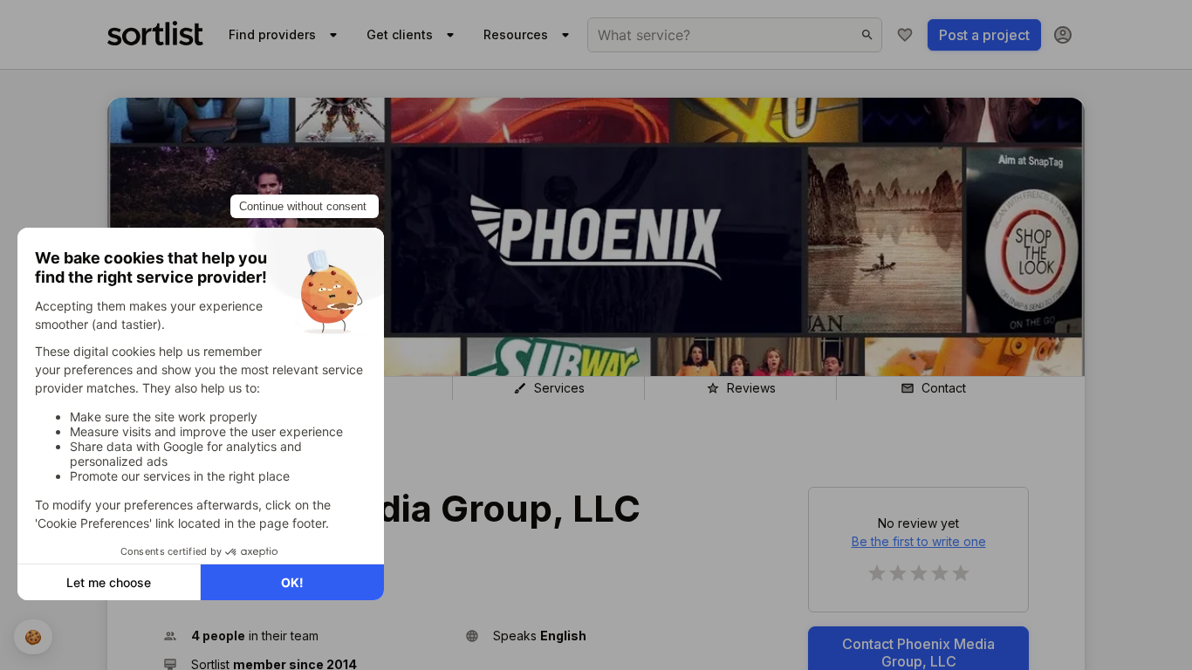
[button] (307, 635)
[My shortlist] (905, 35)
